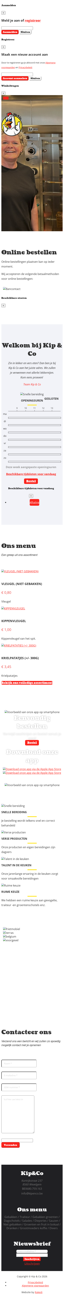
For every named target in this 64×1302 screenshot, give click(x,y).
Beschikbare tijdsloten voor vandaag (31, 474)
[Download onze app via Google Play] (32, 769)
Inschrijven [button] (32, 1259)
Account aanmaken (15, 78)
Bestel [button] (31, 481)
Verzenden (10, 1145)
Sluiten (25, 32)
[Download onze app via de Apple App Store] (32, 773)
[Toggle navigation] (6, 98)
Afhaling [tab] (34, 502)
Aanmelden (10, 32)
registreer (33, 20)
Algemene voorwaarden (35, 1285)
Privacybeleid (25, 67)
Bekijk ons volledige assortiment (27, 683)
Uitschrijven (32, 1263)
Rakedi (38, 1292)
